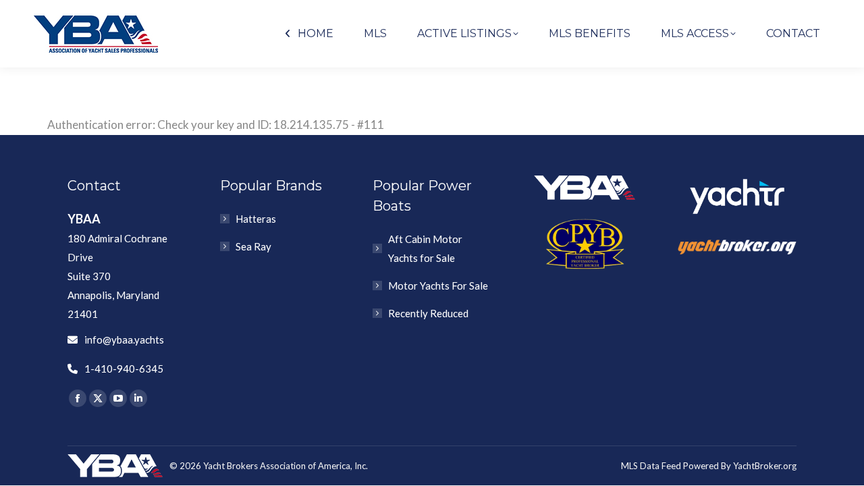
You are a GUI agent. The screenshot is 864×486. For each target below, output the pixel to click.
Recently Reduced (428, 313)
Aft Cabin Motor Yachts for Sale (425, 248)
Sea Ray (253, 246)
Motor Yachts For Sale (438, 285)
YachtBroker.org (764, 465)
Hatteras (256, 219)
